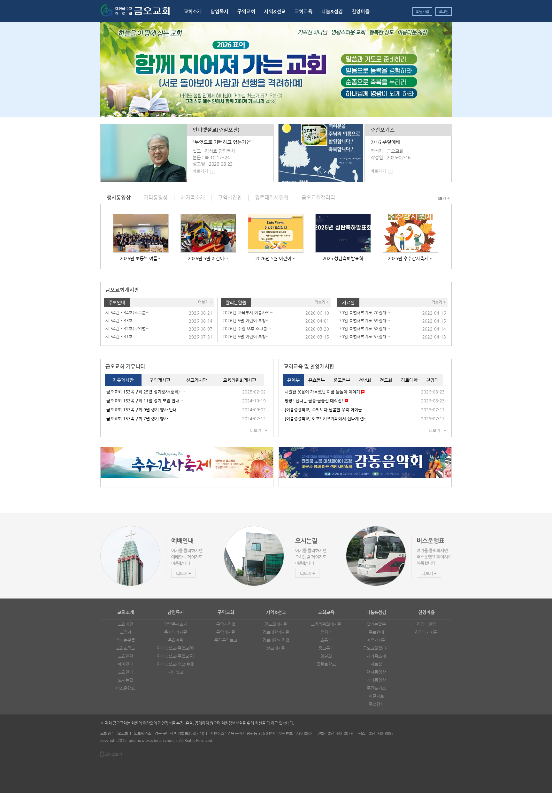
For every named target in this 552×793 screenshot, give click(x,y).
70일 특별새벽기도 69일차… (364, 320)
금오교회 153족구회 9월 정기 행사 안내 (141, 409)
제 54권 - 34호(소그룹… (127, 312)
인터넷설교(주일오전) (216, 130)
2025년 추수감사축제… (410, 258)
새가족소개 (376, 656)
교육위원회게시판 (326, 624)
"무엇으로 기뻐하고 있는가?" (222, 142)
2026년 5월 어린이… (208, 258)
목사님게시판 (175, 632)
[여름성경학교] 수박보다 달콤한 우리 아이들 (323, 409)
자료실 (348, 302)
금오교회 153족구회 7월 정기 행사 (137, 418)
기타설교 (175, 672)
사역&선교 (275, 11)
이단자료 (376, 696)
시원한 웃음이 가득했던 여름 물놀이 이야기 (323, 391)
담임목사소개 (175, 624)
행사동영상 (376, 672)
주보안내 (117, 302)
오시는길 (125, 680)
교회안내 (125, 672)
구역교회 (246, 11)
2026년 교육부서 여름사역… (247, 312)
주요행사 (376, 704)
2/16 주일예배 (385, 142)
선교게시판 (276, 648)
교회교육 (303, 11)
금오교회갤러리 (376, 648)
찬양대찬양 (426, 624)
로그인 (443, 11)
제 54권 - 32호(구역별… (127, 328)
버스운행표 (125, 688)
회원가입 (422, 11)
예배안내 (125, 664)
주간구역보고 (225, 640)
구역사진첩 (225, 624)
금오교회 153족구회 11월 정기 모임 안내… (144, 400)
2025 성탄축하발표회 (343, 258)
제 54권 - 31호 (119, 336)
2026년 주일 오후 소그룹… (246, 328)
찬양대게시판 (426, 632)
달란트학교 (326, 664)
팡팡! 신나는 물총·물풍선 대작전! (315, 400)
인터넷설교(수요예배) (176, 664)
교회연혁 (125, 656)
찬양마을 (361, 11)
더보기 (440, 198)
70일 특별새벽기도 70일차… (364, 312)
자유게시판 (376, 640)
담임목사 (219, 11)
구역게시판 (225, 632)
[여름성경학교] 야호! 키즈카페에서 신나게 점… (326, 418)
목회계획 (175, 640)
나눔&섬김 (332, 11)
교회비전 (125, 624)
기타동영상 (376, 680)
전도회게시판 (276, 624)
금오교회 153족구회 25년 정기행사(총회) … (145, 391)
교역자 (125, 632)
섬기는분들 (125, 640)
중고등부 (326, 648)
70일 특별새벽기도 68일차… (364, 328)
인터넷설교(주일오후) (176, 656)
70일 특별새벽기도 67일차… (364, 336)
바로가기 (200, 171)
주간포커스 (383, 130)
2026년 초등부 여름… (141, 258)
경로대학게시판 (276, 632)
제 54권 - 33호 (119, 320)
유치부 (326, 632)
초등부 (326, 640)
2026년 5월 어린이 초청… (246, 320)
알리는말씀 (236, 302)
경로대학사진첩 (276, 640)
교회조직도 (125, 648)
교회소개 (193, 11)
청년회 (326, 656)
